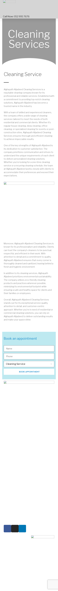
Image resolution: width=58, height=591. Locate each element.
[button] (50, 7)
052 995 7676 (21, 16)
